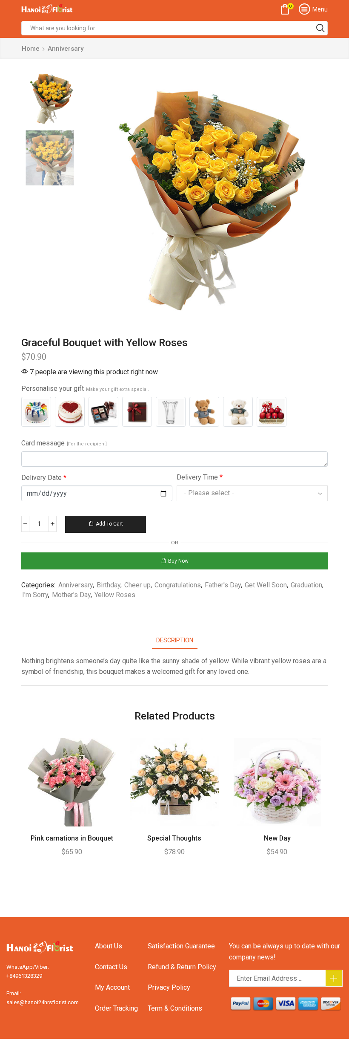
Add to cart (109, 524)
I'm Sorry (35, 595)
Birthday (108, 585)
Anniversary (65, 48)
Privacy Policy (169, 987)
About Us (108, 946)
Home (31, 48)
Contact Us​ (111, 967)
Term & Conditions (175, 1008)
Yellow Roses (114, 595)
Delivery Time (200, 477)
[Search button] (320, 28)
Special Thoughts (174, 838)
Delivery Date (43, 478)
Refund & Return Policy (182, 967)
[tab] (174, 640)
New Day (277, 838)
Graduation (306, 585)
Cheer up (137, 585)
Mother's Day (71, 595)
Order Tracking (116, 1008)
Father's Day (223, 585)
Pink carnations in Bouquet (72, 838)
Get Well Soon (266, 585)
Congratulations (177, 585)
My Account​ (112, 987)
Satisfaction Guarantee (181, 946)
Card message (64, 443)
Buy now (178, 561)
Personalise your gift (85, 388)
